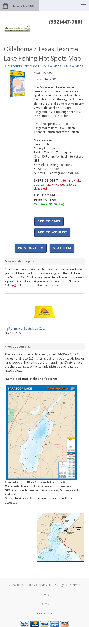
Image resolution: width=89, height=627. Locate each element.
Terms (44, 604)
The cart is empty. (22, 5)
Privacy (44, 594)
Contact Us (44, 613)
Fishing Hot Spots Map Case (27, 328)
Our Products (13, 66)
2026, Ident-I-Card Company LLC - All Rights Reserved (44, 585)
